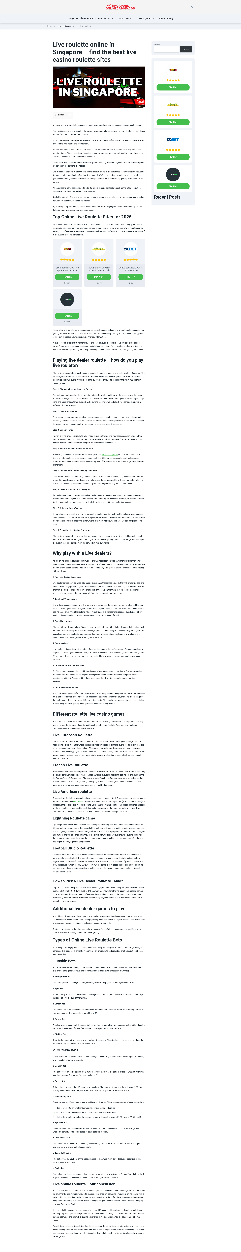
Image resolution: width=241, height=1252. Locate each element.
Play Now (67, 277)
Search (157, 45)
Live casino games (66, 26)
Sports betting (166, 18)
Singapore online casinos (80, 18)
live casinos (78, 801)
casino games (145, 18)
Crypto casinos (125, 18)
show (68, 115)
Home (49, 26)
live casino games (110, 454)
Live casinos (104, 18)
